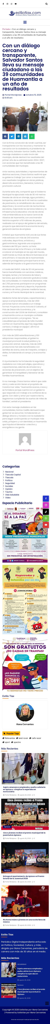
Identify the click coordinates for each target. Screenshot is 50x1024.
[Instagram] (7, 4)
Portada (6, 29)
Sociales (7, 914)
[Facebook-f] (3, 4)
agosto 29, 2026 (25, 795)
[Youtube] (16, 4)
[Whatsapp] (11, 4)
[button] (5, 136)
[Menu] (25, 22)
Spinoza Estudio (34, 1019)
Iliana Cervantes (25, 724)
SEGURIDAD (8, 781)
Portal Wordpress (11, 795)
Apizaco (7, 827)
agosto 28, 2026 (25, 838)
